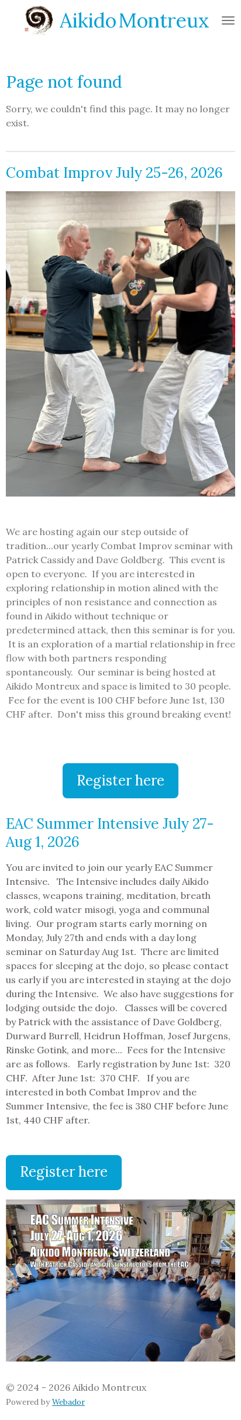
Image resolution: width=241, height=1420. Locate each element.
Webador (68, 1402)
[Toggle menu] (228, 20)
